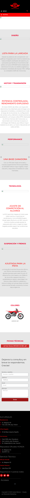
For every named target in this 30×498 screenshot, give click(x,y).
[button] (1, 157)
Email (3, 383)
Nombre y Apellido (7, 372)
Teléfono (4, 377)
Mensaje (4, 388)
